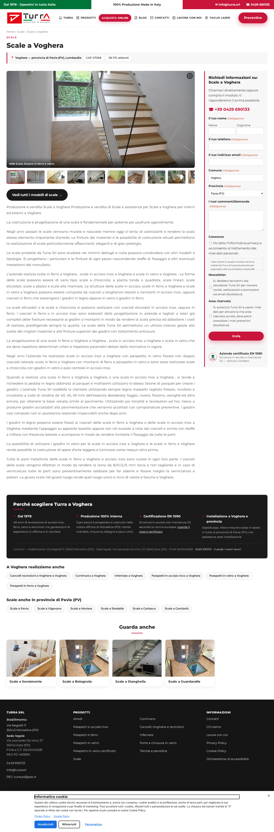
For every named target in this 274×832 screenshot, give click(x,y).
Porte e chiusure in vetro (158, 743)
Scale (20, 31)
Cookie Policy (216, 751)
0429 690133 (203, 549)
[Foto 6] (116, 177)
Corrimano (147, 719)
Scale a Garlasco (144, 608)
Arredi (77, 719)
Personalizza (93, 824)
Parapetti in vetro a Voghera (229, 575)
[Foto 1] (16, 177)
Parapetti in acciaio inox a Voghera (176, 575)
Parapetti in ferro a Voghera (29, 585)
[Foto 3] (56, 177)
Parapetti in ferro (85, 735)
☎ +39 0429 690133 (229, 109)
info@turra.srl (16, 770)
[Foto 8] (156, 177)
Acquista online (115, 17)
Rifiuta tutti (69, 824)
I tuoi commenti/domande (229, 204)
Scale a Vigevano (49, 608)
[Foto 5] (96, 177)
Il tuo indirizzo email (233, 155)
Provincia (224, 186)
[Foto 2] (36, 177)
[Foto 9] (177, 177)
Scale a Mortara (81, 608)
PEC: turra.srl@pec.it (21, 777)
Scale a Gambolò (177, 608)
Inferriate (146, 735)
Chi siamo (214, 727)
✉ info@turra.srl (227, 4)
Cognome (244, 125)
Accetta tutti (45, 824)
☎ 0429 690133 (258, 4)
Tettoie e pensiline (153, 751)
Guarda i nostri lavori (227, 549)
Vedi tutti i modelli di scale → (37, 195)
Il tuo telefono (228, 139)
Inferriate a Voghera (129, 575)
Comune (224, 170)
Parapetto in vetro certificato (94, 751)
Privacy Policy (217, 743)
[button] (101, 119)
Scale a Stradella (112, 608)
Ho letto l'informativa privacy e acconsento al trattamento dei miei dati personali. (235, 248)
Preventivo (253, 18)
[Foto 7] (136, 177)
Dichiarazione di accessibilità (228, 759)
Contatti (213, 719)
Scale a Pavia (19, 608)
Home (11, 31)
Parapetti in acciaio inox (90, 727)
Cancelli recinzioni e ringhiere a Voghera (38, 575)
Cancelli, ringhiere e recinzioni (162, 727)
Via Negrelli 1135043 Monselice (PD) (23, 728)
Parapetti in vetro (86, 743)
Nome (213, 125)
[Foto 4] (76, 177)
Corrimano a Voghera (90, 575)
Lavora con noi (217, 735)
